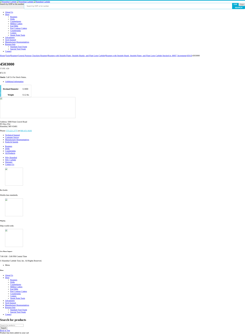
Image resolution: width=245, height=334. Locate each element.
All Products (10, 153)
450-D (189, 56)
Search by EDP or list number (12, 4)
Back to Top (5, 330)
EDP (235, 4)
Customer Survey (12, 137)
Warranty (9, 162)
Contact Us (9, 164)
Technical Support (12, 135)
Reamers (13, 56)
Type (242, 4)
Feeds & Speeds (11, 142)
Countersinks (10, 151)
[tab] (88, 81)
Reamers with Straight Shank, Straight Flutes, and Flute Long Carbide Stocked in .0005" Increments (146, 56)
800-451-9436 (26, 131)
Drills (7, 149)
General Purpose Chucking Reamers (32, 56)
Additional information (14, 81)
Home (2, 56)
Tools (7, 56)
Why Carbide (10, 160)
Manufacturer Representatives (17, 140)
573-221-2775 (12, 131)
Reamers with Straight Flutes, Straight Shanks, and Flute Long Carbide (76, 56)
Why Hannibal (11, 157)
